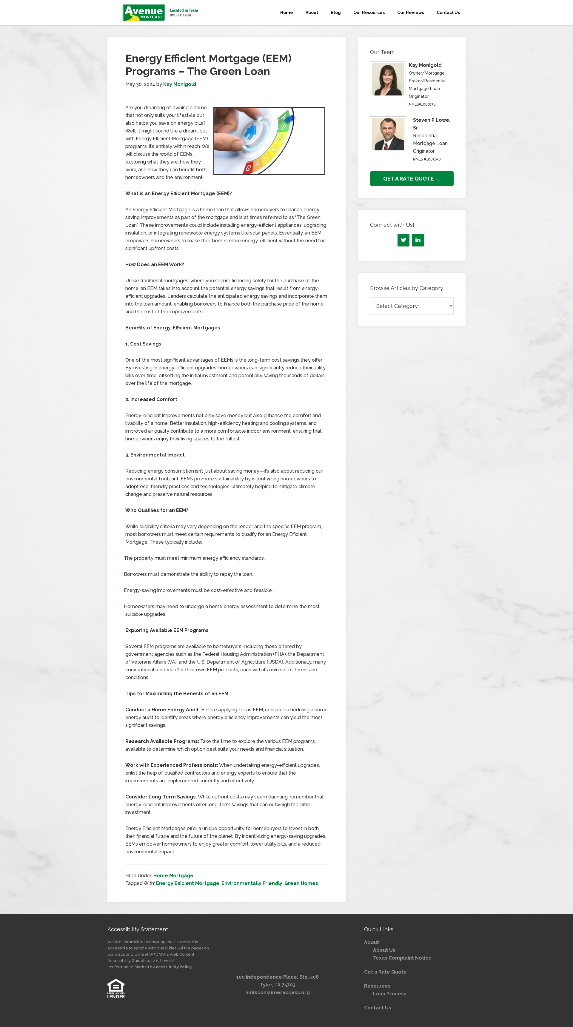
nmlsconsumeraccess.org (277, 992)
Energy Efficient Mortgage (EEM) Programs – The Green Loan (208, 64)
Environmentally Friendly (251, 883)
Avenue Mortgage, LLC (161, 12)
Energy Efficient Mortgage (187, 883)
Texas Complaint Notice (402, 958)
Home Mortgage (173, 875)
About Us (384, 950)
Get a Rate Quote (385, 972)
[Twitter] (403, 240)
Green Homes (301, 883)
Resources (377, 986)
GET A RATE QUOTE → (411, 178)
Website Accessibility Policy (163, 967)
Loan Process (389, 994)
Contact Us (377, 1008)
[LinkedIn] (418, 240)
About (371, 942)
